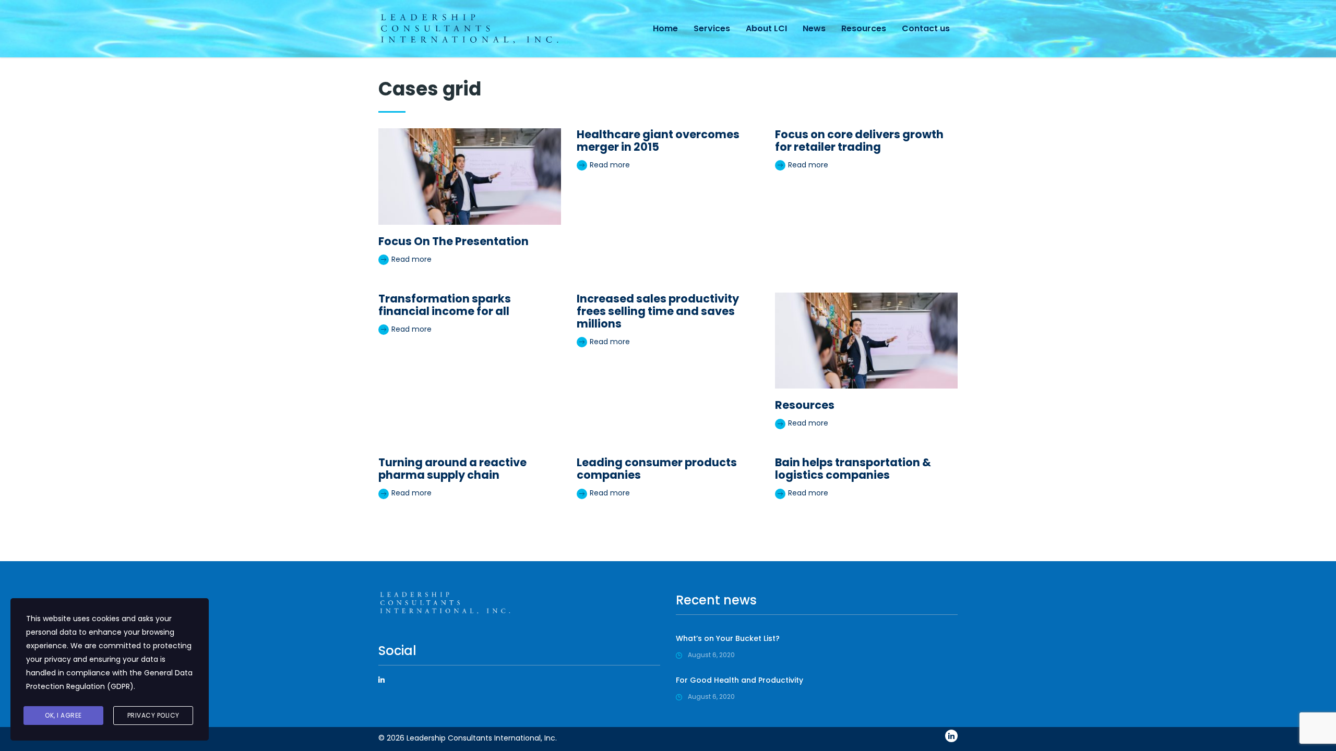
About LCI (766, 28)
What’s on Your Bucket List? (728, 638)
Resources (863, 28)
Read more (410, 259)
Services (712, 28)
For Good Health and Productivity (739, 680)
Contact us (926, 28)
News (814, 28)
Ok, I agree (63, 715)
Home (665, 28)
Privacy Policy (153, 715)
